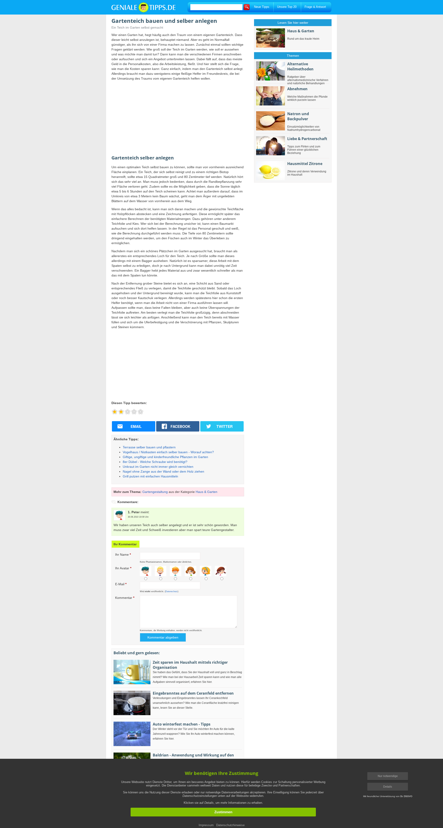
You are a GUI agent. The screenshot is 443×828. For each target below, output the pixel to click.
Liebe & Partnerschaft (307, 138)
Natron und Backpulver (298, 116)
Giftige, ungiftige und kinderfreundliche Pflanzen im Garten (165, 457)
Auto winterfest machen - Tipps (181, 724)
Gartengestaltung (155, 492)
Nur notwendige (388, 776)
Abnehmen (297, 88)
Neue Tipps (261, 7)
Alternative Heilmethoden (300, 66)
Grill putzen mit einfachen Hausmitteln (150, 476)
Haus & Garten (206, 492)
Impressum (206, 825)
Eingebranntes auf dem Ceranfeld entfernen (193, 693)
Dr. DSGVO (406, 796)
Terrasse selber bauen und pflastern (149, 447)
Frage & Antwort (315, 7)
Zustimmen (223, 812)
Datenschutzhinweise (230, 825)
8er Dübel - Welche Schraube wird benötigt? (155, 462)
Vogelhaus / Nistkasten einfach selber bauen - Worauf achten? (168, 452)
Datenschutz (171, 591)
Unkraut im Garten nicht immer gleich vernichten (158, 466)
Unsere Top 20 (286, 7)
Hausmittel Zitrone (304, 163)
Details (387, 786)
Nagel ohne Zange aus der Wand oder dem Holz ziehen (163, 471)
